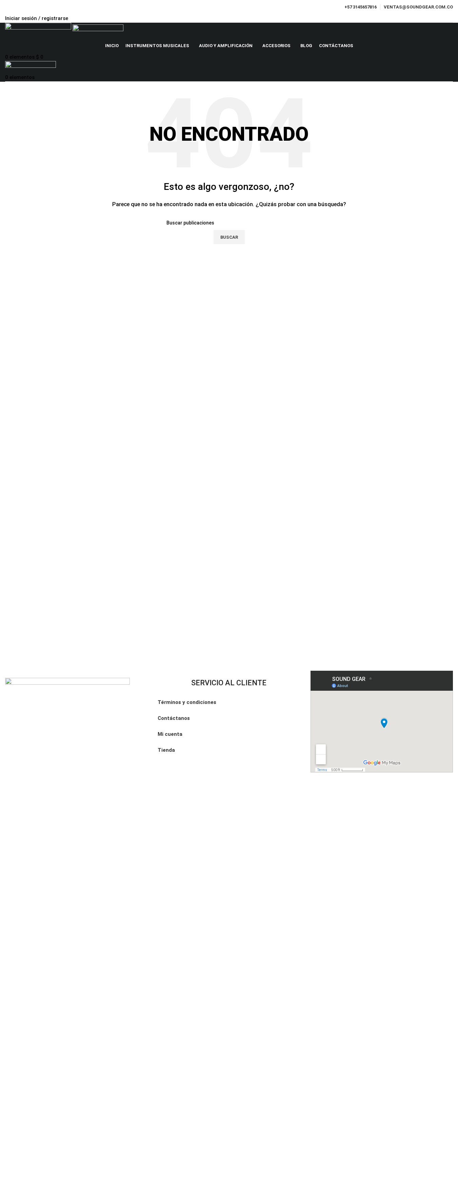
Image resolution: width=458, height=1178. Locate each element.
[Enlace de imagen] (67, 932)
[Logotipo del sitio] (39, 30)
